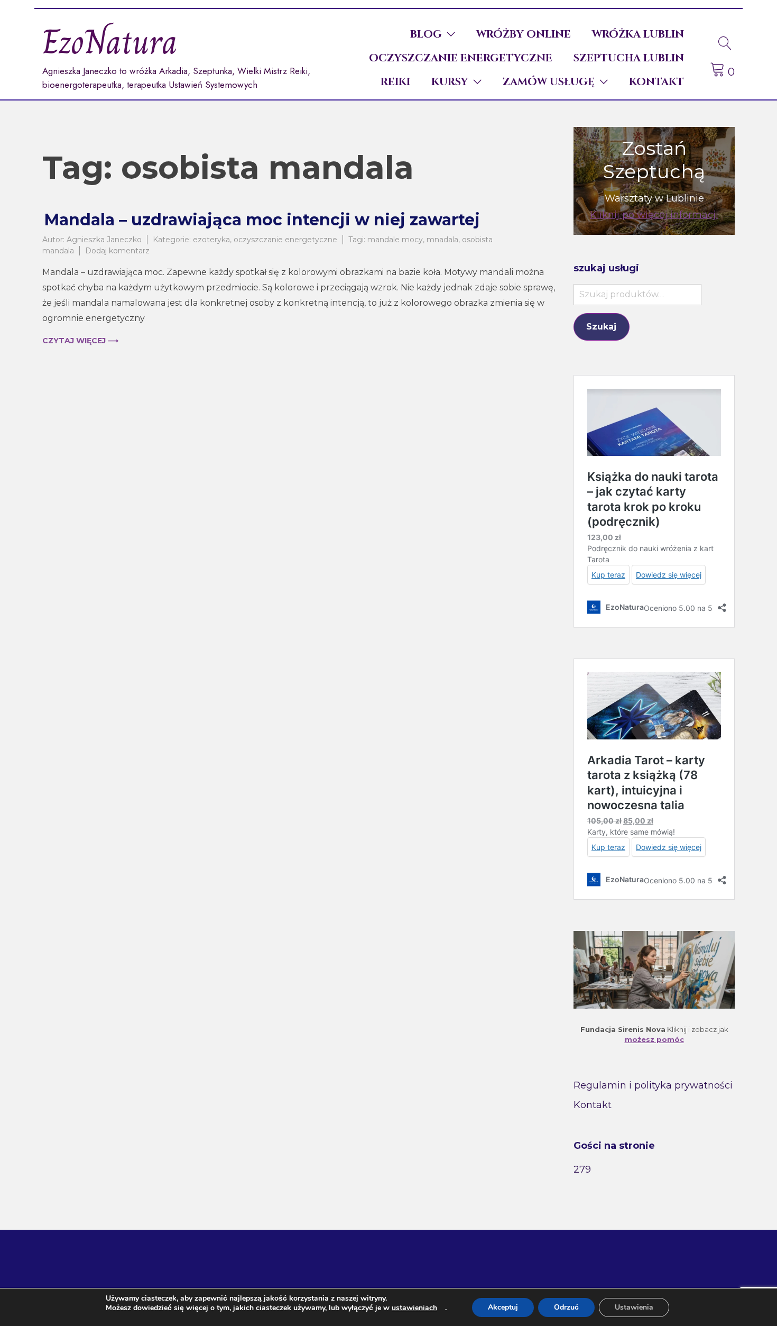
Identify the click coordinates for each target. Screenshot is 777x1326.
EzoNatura (110, 42)
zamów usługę (549, 82)
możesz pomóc (654, 1039)
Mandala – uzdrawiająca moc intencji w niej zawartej (262, 220)
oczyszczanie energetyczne (285, 239)
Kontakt (656, 82)
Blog (426, 34)
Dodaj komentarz (117, 250)
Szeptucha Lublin (629, 58)
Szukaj (601, 327)
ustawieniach (414, 1308)
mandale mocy (395, 239)
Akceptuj (503, 1307)
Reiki (395, 82)
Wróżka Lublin (638, 34)
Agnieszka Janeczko (104, 239)
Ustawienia (634, 1307)
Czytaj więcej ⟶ (80, 340)
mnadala (442, 239)
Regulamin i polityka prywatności (653, 1085)
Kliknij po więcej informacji (654, 215)
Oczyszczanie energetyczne (460, 58)
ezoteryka (211, 239)
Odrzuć (566, 1307)
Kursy (449, 82)
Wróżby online (523, 34)
